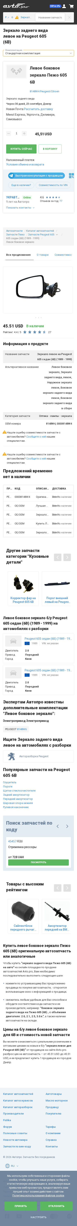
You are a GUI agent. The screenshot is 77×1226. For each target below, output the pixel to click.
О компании (53, 1133)
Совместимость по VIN (53, 185)
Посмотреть (38, 862)
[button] (56, 6)
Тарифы (51, 1126)
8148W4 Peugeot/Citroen (44, 91)
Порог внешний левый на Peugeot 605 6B (57, 600)
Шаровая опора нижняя (18, 803)
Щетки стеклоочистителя (19, 790)
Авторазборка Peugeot (33, 756)
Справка (51, 1139)
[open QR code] (71, 175)
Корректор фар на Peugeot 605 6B (23, 599)
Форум (7, 1126)
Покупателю (53, 1113)
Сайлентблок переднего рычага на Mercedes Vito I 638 (23, 927)
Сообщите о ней (36, 436)
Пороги (7, 786)
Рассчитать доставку (38, 109)
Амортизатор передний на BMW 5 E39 (57, 927)
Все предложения (18, 254)
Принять (21, 1206)
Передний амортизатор (18, 798)
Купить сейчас (21, 149)
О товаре (42, 254)
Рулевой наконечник (16, 807)
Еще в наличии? (21, 185)
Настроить (38, 1217)
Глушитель (9, 782)
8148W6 (21, 729)
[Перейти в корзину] (71, 6)
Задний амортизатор (16, 794)
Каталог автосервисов (18, 1100)
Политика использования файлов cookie (38, 1195)
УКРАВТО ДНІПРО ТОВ (13, 197)
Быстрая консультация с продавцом (39, 175)
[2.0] (15, 17)
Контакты (52, 1146)
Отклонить (56, 1206)
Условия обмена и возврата (25, 164)
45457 (15, 841)
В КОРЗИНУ (50, 149)
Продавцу (52, 1107)
